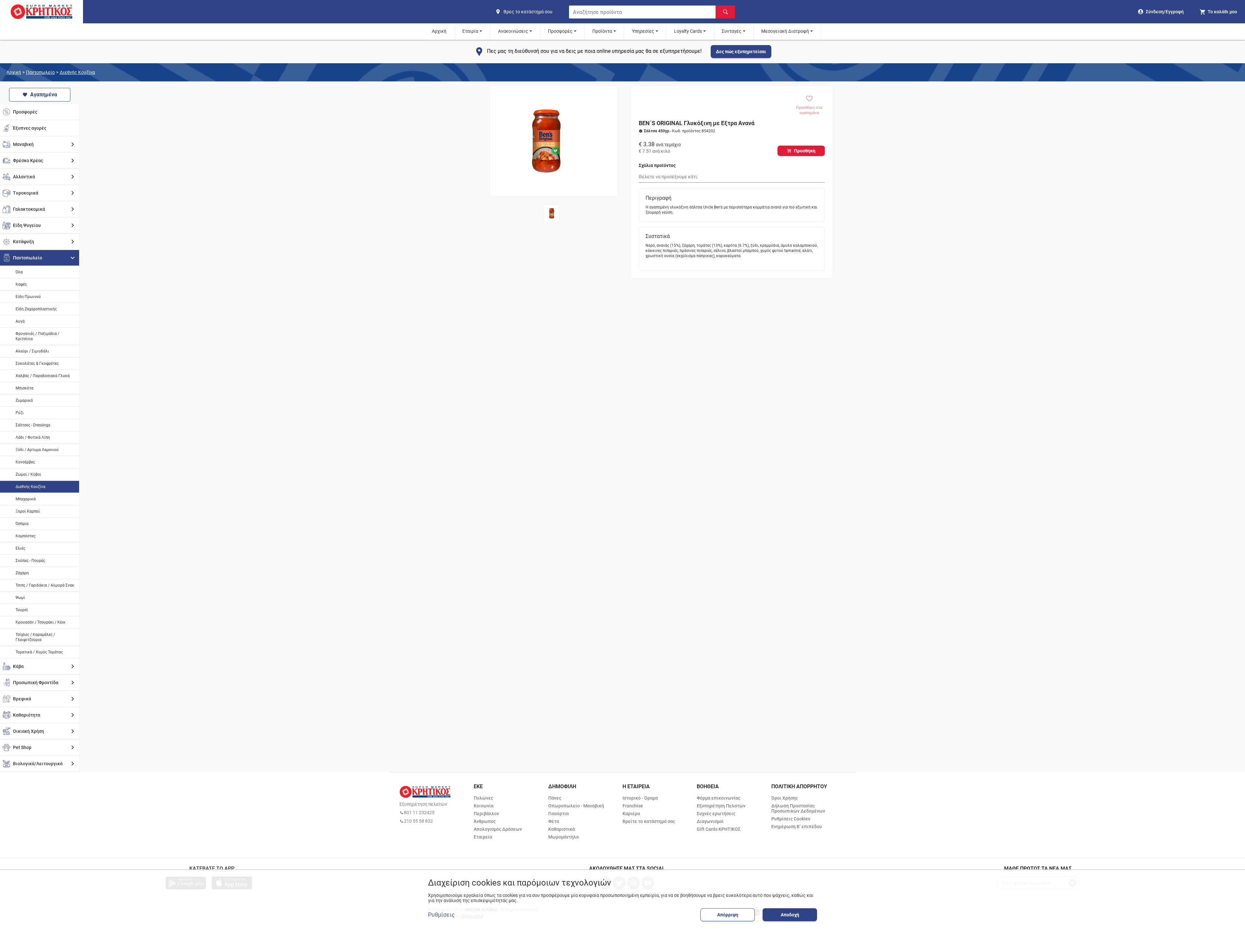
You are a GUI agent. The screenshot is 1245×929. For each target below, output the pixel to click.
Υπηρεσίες (643, 31)
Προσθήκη (804, 150)
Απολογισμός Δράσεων (498, 829)
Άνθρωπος (485, 821)
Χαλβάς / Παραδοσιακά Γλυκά (43, 376)
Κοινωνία (483, 805)
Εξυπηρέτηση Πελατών (721, 805)
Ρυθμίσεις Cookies (790, 818)
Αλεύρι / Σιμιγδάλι (32, 351)
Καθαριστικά (561, 829)
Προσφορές (560, 31)
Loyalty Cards (688, 31)
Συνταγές (731, 31)
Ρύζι (20, 413)
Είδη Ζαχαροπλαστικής (36, 309)
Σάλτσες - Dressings (33, 425)
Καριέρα (631, 813)
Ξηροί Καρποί (28, 511)
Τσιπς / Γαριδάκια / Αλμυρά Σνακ (45, 585)
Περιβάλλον (486, 813)
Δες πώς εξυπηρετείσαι (741, 51)
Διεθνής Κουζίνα (77, 72)
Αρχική (439, 31)
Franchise (632, 805)
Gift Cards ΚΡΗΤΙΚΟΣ (719, 829)
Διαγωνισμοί (710, 821)
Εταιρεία (483, 837)
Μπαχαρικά (26, 499)
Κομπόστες (25, 536)
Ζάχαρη (22, 573)
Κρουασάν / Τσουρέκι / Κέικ (40, 622)
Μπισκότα (24, 388)
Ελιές (20, 548)
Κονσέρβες (25, 462)
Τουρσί (22, 610)
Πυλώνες (483, 798)
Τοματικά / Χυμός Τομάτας (39, 652)
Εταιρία (470, 31)
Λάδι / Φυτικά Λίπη (33, 437)
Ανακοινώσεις (513, 31)
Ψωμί (20, 597)
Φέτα (553, 821)
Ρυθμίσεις (441, 914)
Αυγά (20, 321)
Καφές (21, 284)
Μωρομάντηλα (563, 837)
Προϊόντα (602, 31)
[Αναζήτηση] (725, 12)
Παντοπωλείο (40, 72)
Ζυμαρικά (24, 400)
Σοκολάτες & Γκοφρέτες (37, 363)
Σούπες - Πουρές (30, 560)
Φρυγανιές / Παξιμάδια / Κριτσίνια (37, 336)
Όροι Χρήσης (784, 798)
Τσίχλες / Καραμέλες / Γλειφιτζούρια (35, 637)
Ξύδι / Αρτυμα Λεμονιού (37, 449)
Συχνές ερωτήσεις (716, 813)
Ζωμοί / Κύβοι (28, 474)
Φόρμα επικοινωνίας (718, 798)
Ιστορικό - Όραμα (640, 798)
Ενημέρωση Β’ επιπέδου (796, 826)
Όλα (19, 272)
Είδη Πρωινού (28, 296)
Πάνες (554, 798)
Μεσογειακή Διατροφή (785, 31)
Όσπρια (22, 523)
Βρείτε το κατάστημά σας (648, 821)
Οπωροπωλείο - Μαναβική (576, 805)
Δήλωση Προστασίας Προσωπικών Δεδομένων (798, 808)
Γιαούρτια (558, 813)
